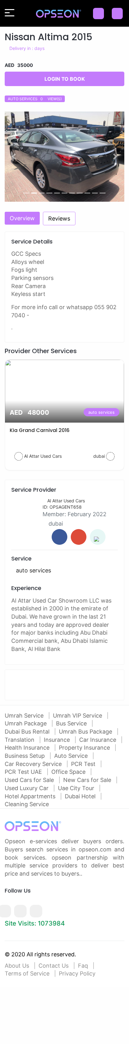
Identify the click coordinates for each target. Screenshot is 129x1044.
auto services (101, 412)
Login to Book (64, 79)
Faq (83, 965)
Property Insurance (85, 747)
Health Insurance (28, 747)
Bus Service (72, 723)
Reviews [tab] (59, 218)
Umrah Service (25, 715)
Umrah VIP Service (78, 715)
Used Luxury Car (27, 788)
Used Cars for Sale (30, 780)
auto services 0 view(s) (35, 98)
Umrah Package (26, 723)
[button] (14, 157)
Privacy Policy (77, 973)
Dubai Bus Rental (28, 731)
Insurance (57, 739)
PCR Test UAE (24, 771)
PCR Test (84, 764)
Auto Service (71, 755)
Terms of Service (27, 973)
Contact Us (54, 965)
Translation (20, 739)
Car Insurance (98, 739)
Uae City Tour (77, 788)
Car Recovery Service (34, 764)
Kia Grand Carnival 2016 (40, 430)
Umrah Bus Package (86, 731)
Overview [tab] (22, 218)
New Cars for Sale (88, 780)
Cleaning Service (27, 804)
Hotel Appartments (31, 796)
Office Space (69, 771)
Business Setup (25, 755)
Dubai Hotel (81, 796)
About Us (17, 965)
